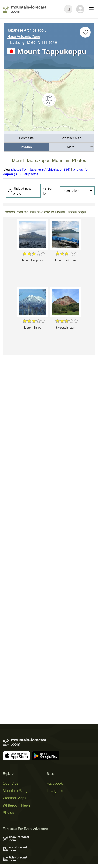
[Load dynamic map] (49, 100)
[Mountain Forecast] (24, 9)
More (71, 146)
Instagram (55, 790)
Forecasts (26, 138)
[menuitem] (26, 138)
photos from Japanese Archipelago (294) (40, 169)
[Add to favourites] (85, 32)
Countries (10, 783)
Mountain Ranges (17, 790)
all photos (31, 174)
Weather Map (71, 138)
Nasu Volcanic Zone (23, 37)
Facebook (55, 783)
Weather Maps (14, 797)
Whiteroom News (17, 805)
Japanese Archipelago (25, 30)
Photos (26, 146)
